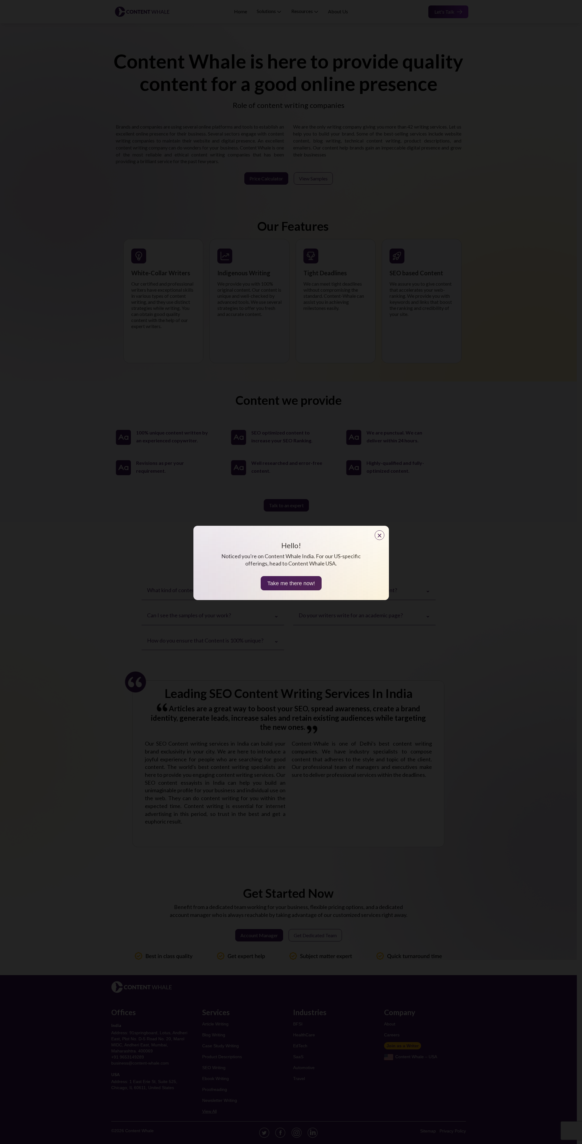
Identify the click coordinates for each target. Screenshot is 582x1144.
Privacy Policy (453, 1131)
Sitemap (428, 1131)
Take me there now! (291, 583)
